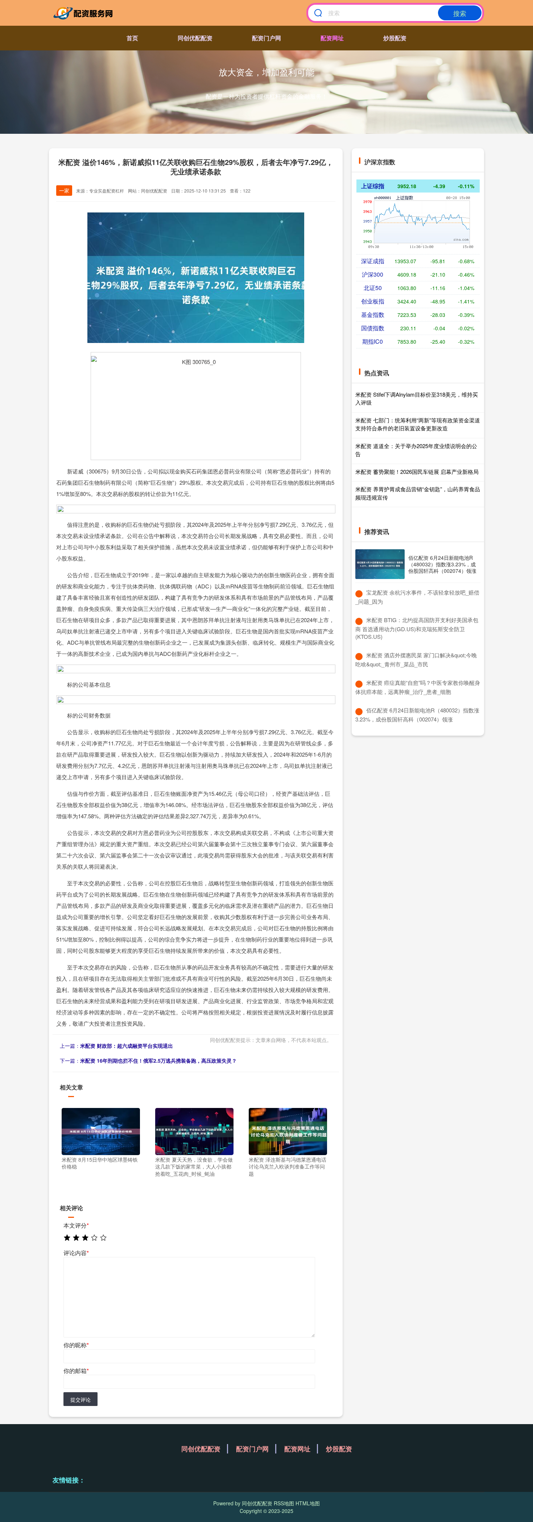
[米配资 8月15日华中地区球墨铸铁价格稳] (101, 1130)
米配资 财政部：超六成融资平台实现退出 (126, 1045)
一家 (64, 190)
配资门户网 (266, 38)
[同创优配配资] (84, 13)
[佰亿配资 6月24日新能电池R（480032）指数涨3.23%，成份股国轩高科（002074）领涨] (380, 564)
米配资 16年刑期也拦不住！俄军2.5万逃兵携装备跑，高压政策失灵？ (158, 1060)
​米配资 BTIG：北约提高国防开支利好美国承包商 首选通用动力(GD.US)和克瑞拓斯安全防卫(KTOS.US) (416, 628)
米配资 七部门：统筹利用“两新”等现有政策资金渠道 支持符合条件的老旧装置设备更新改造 (417, 424)
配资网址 (332, 38)
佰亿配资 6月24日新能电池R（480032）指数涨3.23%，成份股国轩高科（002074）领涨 (442, 564)
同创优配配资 (195, 38)
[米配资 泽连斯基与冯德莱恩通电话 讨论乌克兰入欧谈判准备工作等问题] (288, 1130)
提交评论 (80, 1399)
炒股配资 (394, 38)
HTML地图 (308, 1503)
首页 (132, 38)
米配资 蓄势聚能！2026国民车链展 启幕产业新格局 (417, 471)
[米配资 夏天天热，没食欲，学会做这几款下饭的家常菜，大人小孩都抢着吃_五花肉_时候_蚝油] (194, 1130)
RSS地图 (284, 1503)
